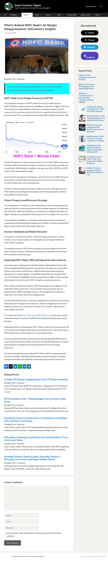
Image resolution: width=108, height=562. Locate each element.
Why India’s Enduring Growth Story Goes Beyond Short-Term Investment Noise (36, 438)
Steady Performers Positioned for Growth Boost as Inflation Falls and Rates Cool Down (35, 419)
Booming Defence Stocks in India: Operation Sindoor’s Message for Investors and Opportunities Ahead (32, 458)
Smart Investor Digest (28, 5)
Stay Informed (91, 6)
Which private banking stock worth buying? (87, 77)
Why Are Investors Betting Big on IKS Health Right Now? (86, 86)
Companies (13, 15)
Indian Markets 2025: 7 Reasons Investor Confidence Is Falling (95, 138)
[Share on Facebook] (6, 366)
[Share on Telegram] (24, 366)
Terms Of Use (95, 556)
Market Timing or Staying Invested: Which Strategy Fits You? (95, 171)
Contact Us (89, 556)
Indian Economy (86, 15)
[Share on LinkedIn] (15, 366)
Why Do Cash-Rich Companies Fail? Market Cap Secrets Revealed (95, 128)
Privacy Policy (103, 556)
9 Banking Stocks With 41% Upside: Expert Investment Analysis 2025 (94, 148)
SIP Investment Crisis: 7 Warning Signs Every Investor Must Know (35, 400)
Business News (72, 15)
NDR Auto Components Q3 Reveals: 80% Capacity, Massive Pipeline (86, 97)
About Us (83, 556)
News (59, 15)
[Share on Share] (29, 366)
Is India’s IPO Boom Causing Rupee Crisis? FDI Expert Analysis (36, 379)
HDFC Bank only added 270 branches (37, 315)
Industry (48, 15)
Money (37, 15)
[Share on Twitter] (11, 366)
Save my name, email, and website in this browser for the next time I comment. (34, 534)
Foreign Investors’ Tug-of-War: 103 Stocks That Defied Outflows (95, 160)
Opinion (97, 15)
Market (26, 15)
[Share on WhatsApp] (20, 366)
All (5, 15)
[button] (101, 6)
